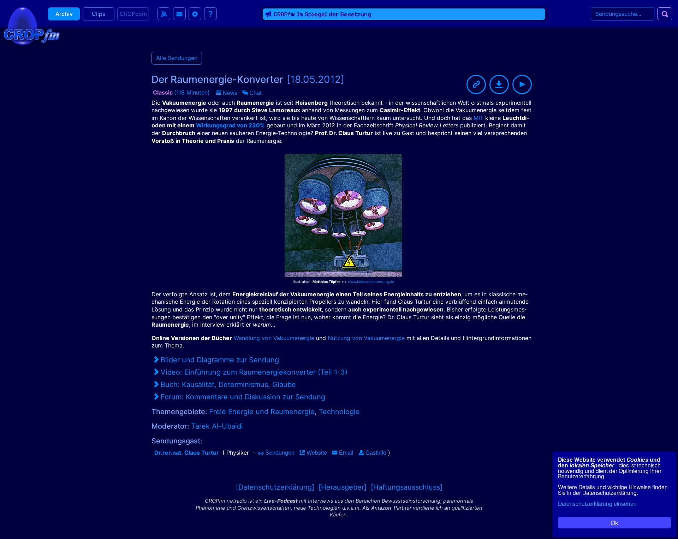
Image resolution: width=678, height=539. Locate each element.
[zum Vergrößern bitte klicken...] (343, 213)
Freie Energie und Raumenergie (262, 411)
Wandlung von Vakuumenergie (274, 337)
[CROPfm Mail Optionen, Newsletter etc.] (179, 13)
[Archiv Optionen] (195, 13)
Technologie (339, 411)
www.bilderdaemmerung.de (371, 281)
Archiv (64, 13)
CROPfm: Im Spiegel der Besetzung (322, 14)
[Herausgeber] (343, 487)
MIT (478, 117)
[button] (226, 93)
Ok (614, 522)
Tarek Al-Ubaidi (217, 426)
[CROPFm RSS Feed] (163, 13)
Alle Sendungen (176, 57)
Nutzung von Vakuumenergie (366, 337)
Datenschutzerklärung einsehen (597, 503)
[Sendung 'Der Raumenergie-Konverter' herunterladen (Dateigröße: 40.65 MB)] (499, 84)
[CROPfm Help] (210, 13)
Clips (98, 13)
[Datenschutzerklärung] (275, 487)
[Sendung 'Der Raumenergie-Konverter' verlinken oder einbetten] (476, 84)
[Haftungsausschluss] (406, 487)
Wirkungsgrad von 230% (230, 125)
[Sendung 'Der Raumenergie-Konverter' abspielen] (522, 84)
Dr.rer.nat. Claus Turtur (186, 452)
